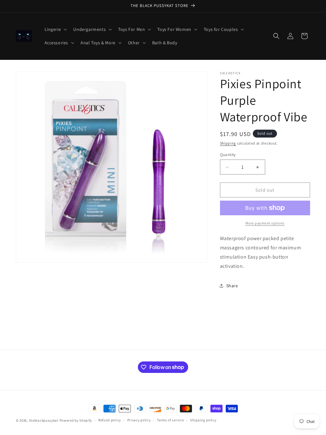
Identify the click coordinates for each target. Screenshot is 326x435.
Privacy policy (139, 420)
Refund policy (109, 420)
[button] (55, 29)
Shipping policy (203, 420)
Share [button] (232, 286)
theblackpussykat (44, 420)
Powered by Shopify (76, 420)
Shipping (228, 143)
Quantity (228, 154)
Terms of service (170, 420)
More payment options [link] (265, 223)
